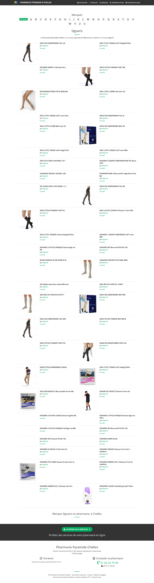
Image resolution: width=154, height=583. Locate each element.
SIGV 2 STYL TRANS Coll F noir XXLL (54, 116)
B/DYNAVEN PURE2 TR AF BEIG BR (54, 91)
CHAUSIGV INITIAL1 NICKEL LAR (53, 173)
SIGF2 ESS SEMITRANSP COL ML (112, 186)
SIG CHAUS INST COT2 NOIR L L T (53, 186)
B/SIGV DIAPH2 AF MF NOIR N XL (53, 260)
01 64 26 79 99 (109, 562)
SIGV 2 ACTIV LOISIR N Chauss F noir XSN (116, 210)
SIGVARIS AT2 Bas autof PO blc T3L (114, 428)
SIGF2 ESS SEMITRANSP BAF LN (112, 126)
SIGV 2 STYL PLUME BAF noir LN (53, 126)
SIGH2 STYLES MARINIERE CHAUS (53, 367)
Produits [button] (94, 3)
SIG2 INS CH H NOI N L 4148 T (111, 284)
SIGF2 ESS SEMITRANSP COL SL (112, 116)
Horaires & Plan (117, 3)
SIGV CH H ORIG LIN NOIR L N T (52, 161)
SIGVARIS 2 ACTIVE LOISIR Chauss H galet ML (58, 415)
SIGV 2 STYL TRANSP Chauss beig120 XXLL (57, 234)
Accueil (90, 575)
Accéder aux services (77, 529)
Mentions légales (100, 575)
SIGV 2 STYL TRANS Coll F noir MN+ (114, 150)
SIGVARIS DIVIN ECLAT (108, 439)
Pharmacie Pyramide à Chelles (35, 2)
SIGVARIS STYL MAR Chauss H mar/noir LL (57, 462)
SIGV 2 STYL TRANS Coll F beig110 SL (54, 150)
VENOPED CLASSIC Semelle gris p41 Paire (116, 486)
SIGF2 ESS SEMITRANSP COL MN (53, 319)
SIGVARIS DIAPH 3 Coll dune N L (53, 67)
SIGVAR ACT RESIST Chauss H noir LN (115, 391)
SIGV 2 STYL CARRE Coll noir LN (112, 91)
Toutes (24, 19)
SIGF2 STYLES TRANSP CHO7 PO (52, 343)
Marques (104, 3)
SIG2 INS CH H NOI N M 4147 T (52, 295)
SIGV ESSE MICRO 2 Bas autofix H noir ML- (57, 391)
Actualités (83, 3)
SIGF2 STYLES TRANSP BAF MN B (113, 319)
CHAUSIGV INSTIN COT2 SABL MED (114, 260)
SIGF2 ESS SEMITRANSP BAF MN (112, 295)
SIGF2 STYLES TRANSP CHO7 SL (52, 210)
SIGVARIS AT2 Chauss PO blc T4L (53, 439)
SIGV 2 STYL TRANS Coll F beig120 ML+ (115, 367)
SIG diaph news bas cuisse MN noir (54, 284)
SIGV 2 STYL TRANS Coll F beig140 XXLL (115, 43)
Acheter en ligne (133, 3)
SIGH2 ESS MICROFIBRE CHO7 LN (113, 343)
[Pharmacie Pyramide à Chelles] (16, 2)
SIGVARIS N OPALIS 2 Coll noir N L (53, 449)
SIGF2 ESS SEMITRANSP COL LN (52, 43)
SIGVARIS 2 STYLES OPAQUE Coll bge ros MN (58, 428)
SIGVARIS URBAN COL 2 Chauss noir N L (56, 486)
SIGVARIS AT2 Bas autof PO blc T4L (114, 247)
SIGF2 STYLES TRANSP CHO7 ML (112, 67)
